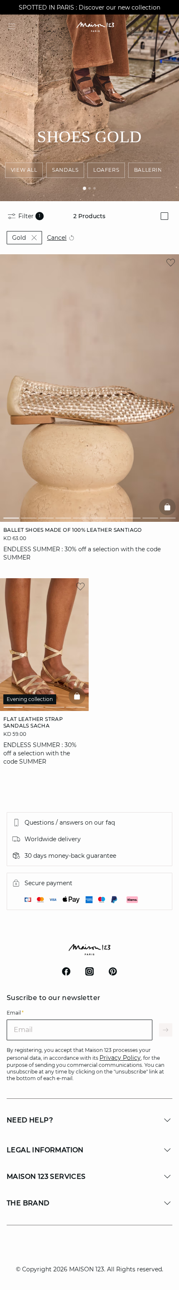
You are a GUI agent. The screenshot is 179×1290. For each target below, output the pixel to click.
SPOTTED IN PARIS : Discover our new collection (89, 7)
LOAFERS (106, 170)
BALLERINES (151, 170)
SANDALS (65, 170)
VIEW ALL (24, 170)
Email (15, 1013)
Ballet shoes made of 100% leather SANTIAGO (72, 530)
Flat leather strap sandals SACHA (33, 722)
